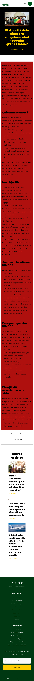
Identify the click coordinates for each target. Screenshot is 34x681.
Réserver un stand (17, 610)
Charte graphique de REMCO (17, 645)
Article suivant (17, 439)
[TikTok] (12, 583)
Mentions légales (17, 639)
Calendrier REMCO (17, 601)
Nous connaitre (17, 597)
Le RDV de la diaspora (17, 604)
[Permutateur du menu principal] (30, 4)
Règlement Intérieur (17, 636)
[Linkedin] (22, 583)
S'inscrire (17, 667)
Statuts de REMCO (17, 633)
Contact (17, 619)
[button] (25, 3)
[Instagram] (15, 583)
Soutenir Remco (17, 613)
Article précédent (17, 434)
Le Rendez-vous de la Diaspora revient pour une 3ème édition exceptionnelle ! (16, 509)
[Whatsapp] (19, 583)
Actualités (17, 616)
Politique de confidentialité (17, 642)
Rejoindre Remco (17, 630)
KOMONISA (26, 678)
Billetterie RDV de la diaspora (17, 607)
